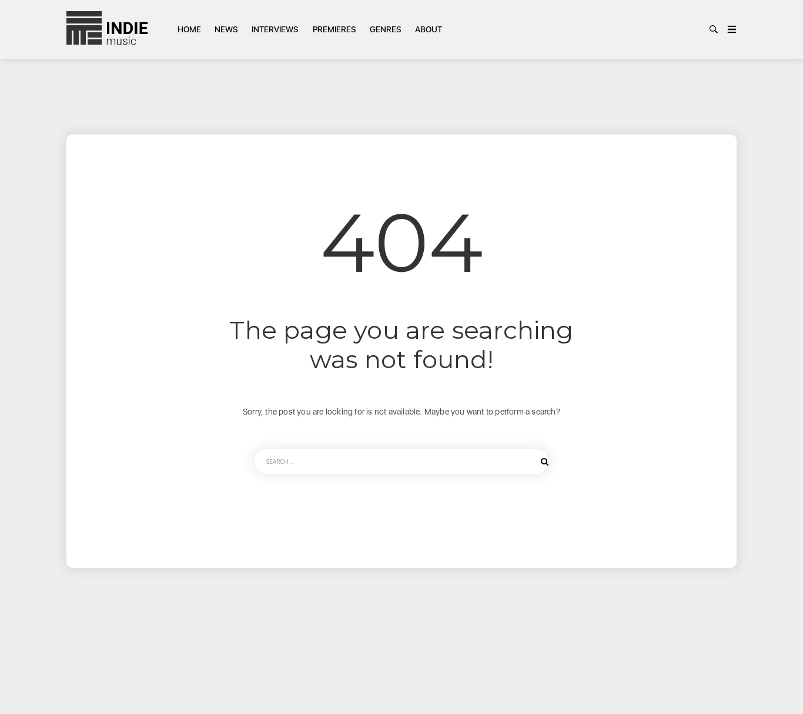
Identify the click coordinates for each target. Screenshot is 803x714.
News (226, 29)
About (428, 29)
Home (189, 29)
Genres (386, 29)
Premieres (334, 29)
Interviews (275, 29)
